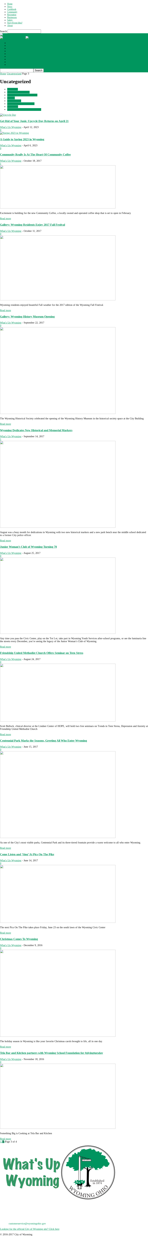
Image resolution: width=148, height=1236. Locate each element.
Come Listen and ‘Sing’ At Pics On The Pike (27, 854)
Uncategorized (14, 73)
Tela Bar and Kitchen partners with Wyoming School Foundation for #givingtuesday (51, 1053)
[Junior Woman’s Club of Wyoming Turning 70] (58, 633)
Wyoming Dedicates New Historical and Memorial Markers (36, 430)
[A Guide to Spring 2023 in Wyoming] (14, 133)
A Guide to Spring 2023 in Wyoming (22, 139)
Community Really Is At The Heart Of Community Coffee (35, 154)
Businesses (12, 17)
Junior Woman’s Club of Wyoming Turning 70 (28, 546)
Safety (10, 20)
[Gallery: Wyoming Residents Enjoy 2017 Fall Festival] (58, 299)
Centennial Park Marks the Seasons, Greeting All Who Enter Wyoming (43, 740)
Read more (5, 218)
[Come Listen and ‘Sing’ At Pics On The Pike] (58, 922)
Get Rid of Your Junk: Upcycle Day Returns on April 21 (34, 121)
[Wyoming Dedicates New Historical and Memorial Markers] (58, 527)
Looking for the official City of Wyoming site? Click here (29, 1229)
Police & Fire (14, 100)
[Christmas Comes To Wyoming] (58, 1036)
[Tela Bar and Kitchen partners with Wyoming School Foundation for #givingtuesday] (58, 1128)
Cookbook (11, 9)
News (9, 6)
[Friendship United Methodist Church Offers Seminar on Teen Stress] (58, 720)
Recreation (11, 14)
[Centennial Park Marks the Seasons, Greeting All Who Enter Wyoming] (58, 837)
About (10, 25)
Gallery (11, 98)
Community (12, 12)
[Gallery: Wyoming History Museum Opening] (58, 413)
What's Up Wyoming (10, 127)
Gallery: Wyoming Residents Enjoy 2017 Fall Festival (32, 224)
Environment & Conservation (22, 95)
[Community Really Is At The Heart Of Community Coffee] (58, 207)
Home (9, 4)
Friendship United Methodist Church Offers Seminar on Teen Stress (41, 653)
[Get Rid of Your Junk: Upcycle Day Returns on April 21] (8, 115)
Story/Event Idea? (14, 23)
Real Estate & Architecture (20, 103)
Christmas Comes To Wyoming (19, 939)
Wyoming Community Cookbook (24, 109)
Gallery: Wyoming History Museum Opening (27, 316)
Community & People (18, 92)
